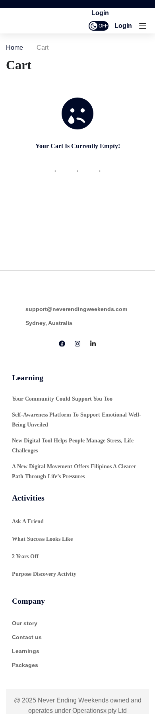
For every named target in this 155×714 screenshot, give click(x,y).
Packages (25, 665)
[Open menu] (143, 27)
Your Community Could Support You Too (62, 399)
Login (123, 25)
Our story (24, 623)
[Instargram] (77, 344)
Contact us (27, 637)
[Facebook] (62, 344)
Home (14, 47)
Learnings (25, 651)
